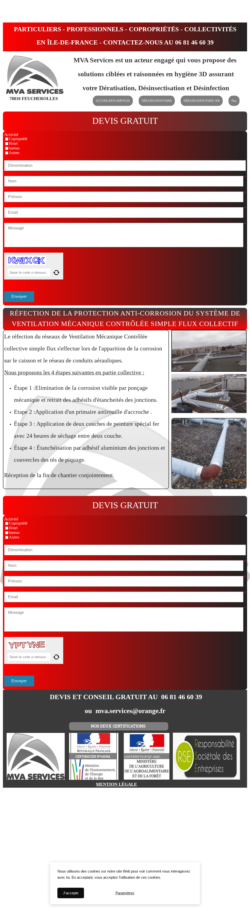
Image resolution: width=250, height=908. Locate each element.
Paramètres (124, 893)
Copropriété (18, 139)
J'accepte (70, 893)
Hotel (13, 143)
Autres (14, 153)
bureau (14, 148)
